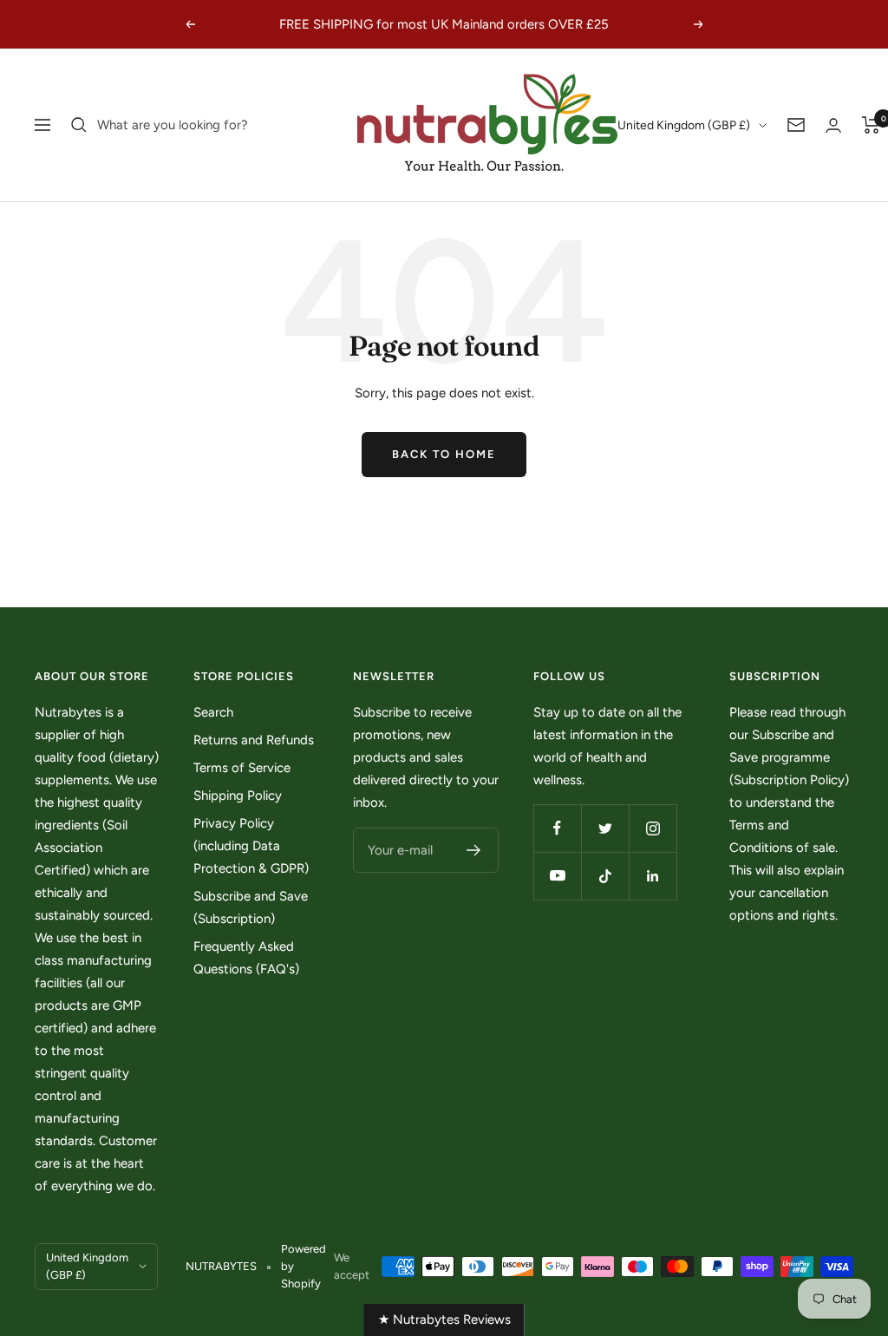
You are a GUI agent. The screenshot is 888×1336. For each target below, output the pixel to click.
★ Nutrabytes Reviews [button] (444, 1319)
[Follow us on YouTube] (557, 876)
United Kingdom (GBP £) (683, 125)
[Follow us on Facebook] (557, 828)
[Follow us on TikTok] (605, 876)
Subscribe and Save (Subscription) (250, 907)
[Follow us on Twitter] (605, 828)
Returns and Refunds (253, 740)
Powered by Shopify (303, 1266)
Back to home (444, 454)
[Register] (474, 850)
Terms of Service (242, 768)
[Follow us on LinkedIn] (652, 876)
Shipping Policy (237, 795)
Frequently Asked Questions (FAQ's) (246, 958)
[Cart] (871, 125)
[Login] (833, 125)
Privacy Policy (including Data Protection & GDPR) (251, 845)
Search (213, 712)
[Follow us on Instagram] (652, 828)
